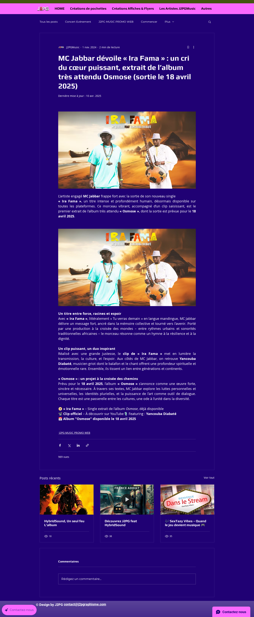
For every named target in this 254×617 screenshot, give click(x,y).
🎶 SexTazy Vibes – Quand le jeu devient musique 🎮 (185, 523)
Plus (167, 21)
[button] (209, 21)
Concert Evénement (78, 21)
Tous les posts (49, 21)
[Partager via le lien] (87, 445)
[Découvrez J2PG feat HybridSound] (127, 500)
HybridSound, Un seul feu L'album (64, 523)
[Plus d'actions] (193, 47)
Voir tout (209, 477)
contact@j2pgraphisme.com (85, 604)
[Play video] (127, 267)
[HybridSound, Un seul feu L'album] (67, 500)
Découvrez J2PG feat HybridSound (121, 523)
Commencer (149, 21)
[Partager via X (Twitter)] (69, 445)
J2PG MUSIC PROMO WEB (116, 21)
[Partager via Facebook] (60, 445)
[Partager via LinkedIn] (78, 445)
